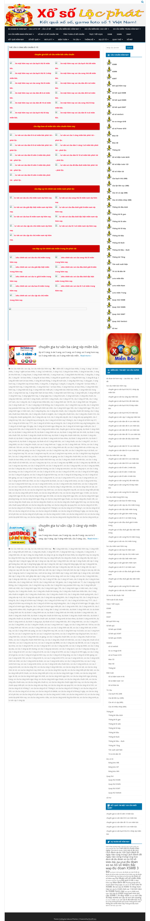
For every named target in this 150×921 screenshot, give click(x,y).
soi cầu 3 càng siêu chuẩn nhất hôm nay (39, 459)
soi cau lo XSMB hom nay (124, 890)
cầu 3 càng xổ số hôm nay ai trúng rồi (48, 423)
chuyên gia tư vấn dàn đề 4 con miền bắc (124, 421)
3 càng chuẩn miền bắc (41, 374)
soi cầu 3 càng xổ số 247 (26, 471)
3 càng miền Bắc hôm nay (78, 549)
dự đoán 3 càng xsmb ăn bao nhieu (54, 438)
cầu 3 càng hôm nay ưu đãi (75, 405)
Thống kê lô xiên (119, 221)
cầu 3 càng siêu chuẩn (55, 411)
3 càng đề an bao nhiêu (41, 378)
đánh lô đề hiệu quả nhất (113, 905)
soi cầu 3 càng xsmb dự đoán (45, 481)
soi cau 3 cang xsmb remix (42, 484)
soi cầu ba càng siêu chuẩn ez (42, 502)
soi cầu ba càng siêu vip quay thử (64, 505)
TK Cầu (76, 39)
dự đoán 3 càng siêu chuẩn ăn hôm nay (36, 435)
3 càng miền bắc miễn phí (42, 390)
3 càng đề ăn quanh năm (60, 378)
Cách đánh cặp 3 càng (60, 573)
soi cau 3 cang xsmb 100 (26, 478)
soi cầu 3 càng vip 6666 (90, 465)
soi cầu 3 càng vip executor (59, 468)
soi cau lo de (127, 885)
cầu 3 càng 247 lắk (81, 399)
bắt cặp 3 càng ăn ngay (22, 561)
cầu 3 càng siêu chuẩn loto (64, 414)
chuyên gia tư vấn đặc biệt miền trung (122, 509)
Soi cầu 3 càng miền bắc (21, 456)
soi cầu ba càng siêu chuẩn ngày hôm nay (70, 502)
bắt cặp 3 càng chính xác (59, 561)
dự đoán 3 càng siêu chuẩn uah (28, 438)
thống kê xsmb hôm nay (115, 903)
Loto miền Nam (118, 285)
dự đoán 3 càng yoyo (28, 441)
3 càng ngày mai (45, 396)
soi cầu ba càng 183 (39, 487)
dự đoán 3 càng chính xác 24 (81, 609)
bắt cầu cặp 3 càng (78, 567)
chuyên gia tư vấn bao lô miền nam (121, 550)
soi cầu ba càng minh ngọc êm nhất (39, 496)
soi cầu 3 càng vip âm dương (37, 468)
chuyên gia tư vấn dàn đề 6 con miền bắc (124, 426)
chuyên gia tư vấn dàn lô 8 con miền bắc (123, 463)
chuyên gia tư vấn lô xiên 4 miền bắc (122, 476)
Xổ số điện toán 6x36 (120, 157)
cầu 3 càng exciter (57, 405)
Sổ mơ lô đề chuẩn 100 (48, 34)
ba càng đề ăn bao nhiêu (65, 555)
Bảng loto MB (113, 762)
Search (129, 47)
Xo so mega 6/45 (119, 121)
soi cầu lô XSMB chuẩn (113, 900)
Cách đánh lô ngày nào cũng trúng (122, 853)
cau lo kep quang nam (113, 847)
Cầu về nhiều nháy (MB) (121, 200)
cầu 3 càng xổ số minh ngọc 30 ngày (80, 603)
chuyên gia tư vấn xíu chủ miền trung (122, 541)
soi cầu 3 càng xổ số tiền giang (82, 655)
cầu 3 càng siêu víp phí (59, 417)
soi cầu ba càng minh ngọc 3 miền (76, 493)
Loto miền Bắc (118, 278)
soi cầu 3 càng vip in (78, 468)
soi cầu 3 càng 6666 (16, 624)
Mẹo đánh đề (119, 882)
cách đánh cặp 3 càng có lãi (79, 573)
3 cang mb (70, 384)
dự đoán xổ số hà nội (124, 876)
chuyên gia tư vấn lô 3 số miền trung (122, 518)
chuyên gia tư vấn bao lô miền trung (122, 501)
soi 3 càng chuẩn (68, 441)
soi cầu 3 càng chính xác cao (34, 447)
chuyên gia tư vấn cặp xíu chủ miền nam (123, 554)
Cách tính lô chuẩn (117, 850)
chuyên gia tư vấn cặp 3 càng (38, 609)
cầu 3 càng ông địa (38, 411)
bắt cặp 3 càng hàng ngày (30, 564)
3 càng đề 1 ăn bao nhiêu (21, 378)
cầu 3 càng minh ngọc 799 (84, 408)
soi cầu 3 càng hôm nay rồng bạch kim (74, 634)
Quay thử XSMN (118, 307)
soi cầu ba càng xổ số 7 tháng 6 (45, 508)
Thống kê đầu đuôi (120, 207)
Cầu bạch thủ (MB (115, 694)
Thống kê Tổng (118, 257)
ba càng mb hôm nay (17, 558)
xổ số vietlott (118, 114)
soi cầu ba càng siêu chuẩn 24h (82, 499)
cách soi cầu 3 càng (67, 576)
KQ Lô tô (103, 39)
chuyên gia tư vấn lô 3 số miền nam (121, 567)
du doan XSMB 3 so (122, 870)
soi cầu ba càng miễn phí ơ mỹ (50, 493)
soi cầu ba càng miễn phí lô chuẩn (25, 493)
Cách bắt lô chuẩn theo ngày (122, 849)
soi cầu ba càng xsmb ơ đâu (38, 517)
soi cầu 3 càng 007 (83, 441)
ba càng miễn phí (54, 558)
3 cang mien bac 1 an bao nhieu (49, 387)
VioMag (61, 919)
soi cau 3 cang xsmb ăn (85, 478)
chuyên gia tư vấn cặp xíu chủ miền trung (123, 505)
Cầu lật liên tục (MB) (120, 186)
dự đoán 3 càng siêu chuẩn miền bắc (66, 435)
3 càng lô (61, 384)
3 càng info (44, 384)
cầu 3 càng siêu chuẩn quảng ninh (80, 594)
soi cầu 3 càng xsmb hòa (87, 481)
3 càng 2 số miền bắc (44, 371)
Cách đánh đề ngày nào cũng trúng (124, 855)
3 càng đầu (89, 374)
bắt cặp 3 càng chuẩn (78, 561)
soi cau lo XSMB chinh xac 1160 (121, 889)
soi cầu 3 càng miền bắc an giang (44, 456)
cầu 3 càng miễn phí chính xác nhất (39, 408)
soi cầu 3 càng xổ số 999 (65, 471)
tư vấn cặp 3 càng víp (17, 700)
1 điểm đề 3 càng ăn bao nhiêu (67, 368)
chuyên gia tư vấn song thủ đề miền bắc (123, 480)
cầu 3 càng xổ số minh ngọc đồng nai (48, 426)
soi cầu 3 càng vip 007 (54, 465)
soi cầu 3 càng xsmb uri (79, 664)
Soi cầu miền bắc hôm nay (67, 29)
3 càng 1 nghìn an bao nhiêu (24, 371)
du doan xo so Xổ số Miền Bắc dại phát (121, 860)
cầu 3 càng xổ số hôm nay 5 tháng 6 (59, 420)
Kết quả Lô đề (127, 880)
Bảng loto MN (113, 771)
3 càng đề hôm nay (77, 378)
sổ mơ (129, 39)
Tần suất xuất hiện (120, 264)
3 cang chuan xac (57, 374)
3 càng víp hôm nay (67, 552)
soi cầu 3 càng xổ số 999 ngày (86, 471)
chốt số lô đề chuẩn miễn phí (130, 846)
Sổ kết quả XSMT (119, 107)
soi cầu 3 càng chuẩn (37, 450)
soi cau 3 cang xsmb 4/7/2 (65, 478)
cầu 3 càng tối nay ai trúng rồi (33, 420)
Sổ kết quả (34, 39)
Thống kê (89, 39)
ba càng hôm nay (82, 555)
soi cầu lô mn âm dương (130, 897)
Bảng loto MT (113, 767)
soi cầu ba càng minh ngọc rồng (32, 499)
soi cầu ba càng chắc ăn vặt (83, 487)
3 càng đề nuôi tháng (42, 381)
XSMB (109, 34)
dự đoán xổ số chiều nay (127, 874)
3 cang (82, 368)
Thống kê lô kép (119, 228)
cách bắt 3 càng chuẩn (31, 399)
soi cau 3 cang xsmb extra (67, 481)
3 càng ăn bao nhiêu (70, 371)
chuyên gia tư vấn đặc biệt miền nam (122, 558)
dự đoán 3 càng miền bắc (84, 612)
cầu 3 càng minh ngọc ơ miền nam (75, 588)
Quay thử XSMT (118, 314)
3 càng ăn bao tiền (86, 371)
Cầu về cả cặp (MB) (120, 193)
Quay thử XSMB (118, 300)
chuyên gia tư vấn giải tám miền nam (122, 563)
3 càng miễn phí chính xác (21, 552)
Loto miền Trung (119, 293)
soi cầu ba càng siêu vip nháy (40, 505)
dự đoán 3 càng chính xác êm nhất (73, 432)
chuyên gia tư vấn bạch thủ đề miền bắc (123, 401)
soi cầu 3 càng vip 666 (72, 465)
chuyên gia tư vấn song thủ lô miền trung (124, 537)
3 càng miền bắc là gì (24, 390)
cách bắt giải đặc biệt (112, 848)
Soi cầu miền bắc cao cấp (96, 29)
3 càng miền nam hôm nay (64, 393)
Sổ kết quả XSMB (119, 93)
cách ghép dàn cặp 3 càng (35, 576)
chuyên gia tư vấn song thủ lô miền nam (123, 586)
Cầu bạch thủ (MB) (119, 178)
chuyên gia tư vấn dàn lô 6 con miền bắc (123, 459)
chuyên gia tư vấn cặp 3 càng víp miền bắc (68, 527)
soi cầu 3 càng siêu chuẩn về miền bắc (70, 459)
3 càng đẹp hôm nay (75, 381)
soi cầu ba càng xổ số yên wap (31, 514)
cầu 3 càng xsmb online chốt (48, 429)
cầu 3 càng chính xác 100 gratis (84, 402)
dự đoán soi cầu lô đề (130, 872)
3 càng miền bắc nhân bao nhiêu (65, 390)
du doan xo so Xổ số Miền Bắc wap (122, 865)
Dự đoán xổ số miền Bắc (128, 878)
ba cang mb (94, 555)
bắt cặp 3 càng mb (48, 564)
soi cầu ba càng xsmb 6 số (76, 514)
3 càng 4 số (57, 371)
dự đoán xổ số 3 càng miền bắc (49, 441)
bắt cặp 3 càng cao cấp (40, 561)
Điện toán (62, 39)
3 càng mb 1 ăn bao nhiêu (85, 384)
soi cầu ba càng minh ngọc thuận (57, 499)
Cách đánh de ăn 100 (115, 852)
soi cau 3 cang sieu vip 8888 (61, 462)
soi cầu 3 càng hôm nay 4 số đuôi (81, 450)
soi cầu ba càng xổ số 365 (87, 505)
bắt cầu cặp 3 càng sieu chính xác (32, 570)
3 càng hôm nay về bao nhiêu (27, 384)
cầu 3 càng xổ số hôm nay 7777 (21, 423)
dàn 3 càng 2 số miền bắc (59, 609)
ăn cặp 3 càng (26, 555)
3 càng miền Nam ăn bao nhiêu (41, 393)
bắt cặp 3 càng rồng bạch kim (20, 567)
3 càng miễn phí (81, 393)
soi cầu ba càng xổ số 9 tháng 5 (70, 508)
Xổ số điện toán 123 (120, 164)
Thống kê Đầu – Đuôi (120, 250)
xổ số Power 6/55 (119, 128)
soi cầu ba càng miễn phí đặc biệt (80, 670)
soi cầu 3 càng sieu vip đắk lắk (84, 462)
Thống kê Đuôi (118, 243)
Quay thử (116, 39)
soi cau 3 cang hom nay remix (60, 453)
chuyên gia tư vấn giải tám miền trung (122, 513)
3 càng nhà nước (58, 396)
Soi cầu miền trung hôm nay (126, 29)
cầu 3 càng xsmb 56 (28, 429)
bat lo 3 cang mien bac (29, 573)
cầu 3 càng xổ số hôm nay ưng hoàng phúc (79, 423)
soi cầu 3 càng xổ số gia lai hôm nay (43, 475)
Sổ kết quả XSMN (119, 100)
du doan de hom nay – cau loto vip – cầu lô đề (29, 29)
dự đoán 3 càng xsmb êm (78, 438)
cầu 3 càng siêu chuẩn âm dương (76, 411)
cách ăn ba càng (45, 573)
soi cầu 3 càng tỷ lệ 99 (36, 465)
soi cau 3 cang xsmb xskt (20, 487)
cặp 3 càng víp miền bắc (18, 579)
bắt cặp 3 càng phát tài (88, 564)
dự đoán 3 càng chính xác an (48, 432)
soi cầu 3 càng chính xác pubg (23, 631)
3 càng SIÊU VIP (53, 552)
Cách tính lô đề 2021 (131, 850)
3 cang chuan (26, 374)
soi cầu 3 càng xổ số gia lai (19, 475)
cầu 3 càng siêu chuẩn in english (41, 414)
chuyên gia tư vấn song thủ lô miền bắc (123, 492)
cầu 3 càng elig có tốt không (39, 405)
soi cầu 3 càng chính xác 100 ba (74, 444)
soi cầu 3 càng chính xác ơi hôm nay (81, 447)
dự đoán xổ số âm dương (113, 880)
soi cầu (132, 896)
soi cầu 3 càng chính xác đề (56, 447)
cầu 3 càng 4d (21, 402)
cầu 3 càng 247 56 (66, 399)
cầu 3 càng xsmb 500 (70, 606)
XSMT (128, 34)
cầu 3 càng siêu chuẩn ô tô (85, 414)
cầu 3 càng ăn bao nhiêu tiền (39, 402)
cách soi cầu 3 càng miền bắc (87, 576)
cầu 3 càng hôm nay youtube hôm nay (65, 585)
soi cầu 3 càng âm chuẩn (26, 444)
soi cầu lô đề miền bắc (128, 899)
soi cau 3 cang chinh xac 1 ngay (49, 444)
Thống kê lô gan (119, 214)
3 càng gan (88, 381)
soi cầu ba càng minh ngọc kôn (66, 496)
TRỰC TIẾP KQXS (96, 34)
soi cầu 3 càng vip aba (17, 468)
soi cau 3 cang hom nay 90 (38, 453)
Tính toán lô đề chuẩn (73, 34)
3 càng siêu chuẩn (86, 396)
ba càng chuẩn (37, 555)
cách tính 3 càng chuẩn (49, 399)
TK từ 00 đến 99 (118, 271)
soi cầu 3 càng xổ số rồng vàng (69, 475)
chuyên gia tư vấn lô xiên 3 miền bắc (122, 472)
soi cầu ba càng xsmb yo (89, 517)
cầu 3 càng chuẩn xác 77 (18, 405)
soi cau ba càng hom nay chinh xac (40, 490)
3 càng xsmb (89, 552)
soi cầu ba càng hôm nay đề (65, 490)
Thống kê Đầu (118, 235)
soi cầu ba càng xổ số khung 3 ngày (71, 511)
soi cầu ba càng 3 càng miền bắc (59, 487)
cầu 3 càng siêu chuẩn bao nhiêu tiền (73, 591)
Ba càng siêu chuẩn (68, 558)
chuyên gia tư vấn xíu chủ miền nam (122, 590)
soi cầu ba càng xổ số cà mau (23, 511)
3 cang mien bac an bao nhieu (73, 387)
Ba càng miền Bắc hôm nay (36, 558)
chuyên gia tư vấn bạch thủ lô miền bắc (123, 413)
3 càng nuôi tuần (72, 396)
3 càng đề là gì (91, 378)
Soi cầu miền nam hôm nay (20, 34)
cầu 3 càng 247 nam (65, 579)
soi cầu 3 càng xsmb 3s (45, 478)
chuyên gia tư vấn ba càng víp (71, 429)
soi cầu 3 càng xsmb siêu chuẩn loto (67, 484)
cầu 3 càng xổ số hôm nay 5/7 (85, 420)
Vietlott (48, 39)
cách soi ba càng (52, 576)
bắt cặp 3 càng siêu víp (61, 567)
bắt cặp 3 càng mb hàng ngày (67, 564)
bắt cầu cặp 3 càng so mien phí (57, 570)
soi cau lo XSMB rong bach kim (123, 893)
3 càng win (79, 552)
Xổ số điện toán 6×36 (116, 676)
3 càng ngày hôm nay (30, 396)
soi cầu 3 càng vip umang (85, 649)
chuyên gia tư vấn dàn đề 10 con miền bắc (124, 434)
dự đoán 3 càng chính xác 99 (25, 432)
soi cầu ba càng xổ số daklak (46, 511)
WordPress (92, 919)
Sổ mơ (114, 328)
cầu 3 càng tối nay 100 (73, 597)
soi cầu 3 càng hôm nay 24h (57, 450)
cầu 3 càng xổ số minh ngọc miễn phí (77, 426)
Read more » (85, 355)
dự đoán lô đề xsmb (116, 872)
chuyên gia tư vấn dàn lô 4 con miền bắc (123, 450)
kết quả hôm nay (16, 39)
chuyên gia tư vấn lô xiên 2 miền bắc (122, 467)
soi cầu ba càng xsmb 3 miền (54, 514)
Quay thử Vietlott (119, 321)
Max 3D (115, 136)
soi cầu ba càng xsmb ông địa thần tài (64, 517)
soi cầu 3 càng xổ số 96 (46, 471)
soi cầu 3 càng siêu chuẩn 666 (69, 456)
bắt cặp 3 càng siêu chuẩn (42, 567)
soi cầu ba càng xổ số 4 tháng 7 (21, 508)
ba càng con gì (49, 555)
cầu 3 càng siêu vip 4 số (41, 417)
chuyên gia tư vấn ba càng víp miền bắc (69, 346)
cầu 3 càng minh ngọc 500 (63, 408)
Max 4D (115, 143)
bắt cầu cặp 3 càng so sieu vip (81, 570)
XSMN (119, 34)
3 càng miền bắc (29, 387)
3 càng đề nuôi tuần (58, 381)
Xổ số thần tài (118, 171)
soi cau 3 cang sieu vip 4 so (40, 462)
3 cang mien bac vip (20, 393)
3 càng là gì (53, 384)
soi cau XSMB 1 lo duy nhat (123, 894)
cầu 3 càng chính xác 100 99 (61, 402)
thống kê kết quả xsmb (120, 901)
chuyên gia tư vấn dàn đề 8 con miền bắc (124, 430)
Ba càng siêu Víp (83, 558)
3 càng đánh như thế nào (74, 374)
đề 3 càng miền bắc (75, 621)
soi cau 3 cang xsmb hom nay (20, 484)
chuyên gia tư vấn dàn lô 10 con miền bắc (124, 446)
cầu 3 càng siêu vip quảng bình (80, 417)
